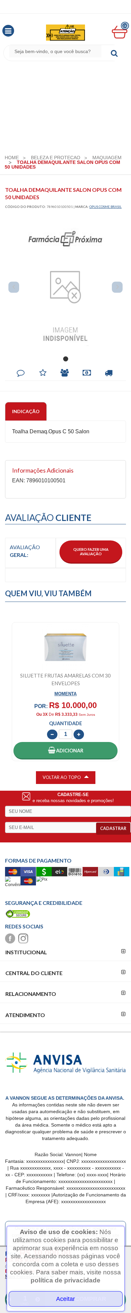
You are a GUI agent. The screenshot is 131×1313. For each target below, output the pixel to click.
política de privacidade (65, 1280)
